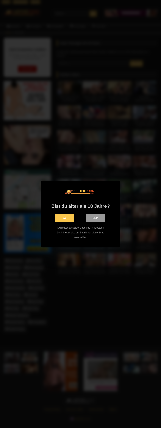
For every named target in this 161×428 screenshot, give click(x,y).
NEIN (95, 218)
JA (64, 218)
